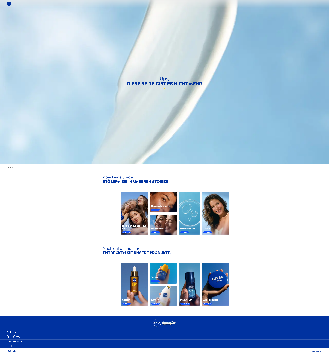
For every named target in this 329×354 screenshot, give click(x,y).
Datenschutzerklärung (17, 346)
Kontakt (38, 346)
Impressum (31, 346)
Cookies (9, 346)
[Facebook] (8, 336)
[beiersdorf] (12, 351)
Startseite (10, 168)
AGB (26, 346)
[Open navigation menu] (319, 4)
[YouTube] (18, 336)
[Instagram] (13, 336)
